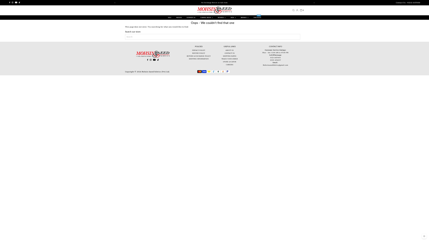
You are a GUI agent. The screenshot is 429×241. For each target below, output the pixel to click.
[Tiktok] (19, 2)
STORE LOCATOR (229, 62)
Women (221, 17)
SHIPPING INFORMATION (199, 59)
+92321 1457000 (413, 3)
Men (232, 17)
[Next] (313, 2)
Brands (244, 17)
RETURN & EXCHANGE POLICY (199, 56)
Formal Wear (205, 17)
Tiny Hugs (257, 16)
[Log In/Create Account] (297, 10)
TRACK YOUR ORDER (230, 59)
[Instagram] (12, 2)
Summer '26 (191, 17)
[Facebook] (10, 2)
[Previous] (115, 2)
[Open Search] (293, 10)
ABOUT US (230, 50)
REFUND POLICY (198, 53)
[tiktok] (158, 60)
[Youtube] (16, 2)
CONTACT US (230, 53)
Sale (169, 17)
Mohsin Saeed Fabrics (151, 72)
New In (179, 17)
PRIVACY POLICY (198, 50)
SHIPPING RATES (229, 56)
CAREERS (229, 64)
